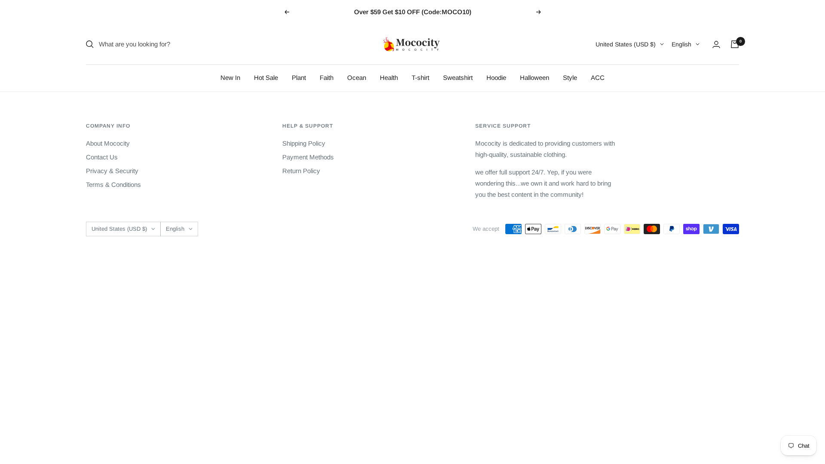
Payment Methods (308, 157)
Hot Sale (266, 77)
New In (230, 77)
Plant (299, 77)
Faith (326, 77)
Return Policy (301, 170)
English (681, 44)
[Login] (716, 44)
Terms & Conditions (113, 184)
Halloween (534, 77)
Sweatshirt (458, 77)
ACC (598, 77)
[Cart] (734, 44)
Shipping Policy (303, 143)
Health (389, 77)
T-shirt (420, 77)
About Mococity (108, 143)
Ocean (356, 77)
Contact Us (102, 157)
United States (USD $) (626, 44)
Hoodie (496, 77)
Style (570, 77)
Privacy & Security (112, 170)
